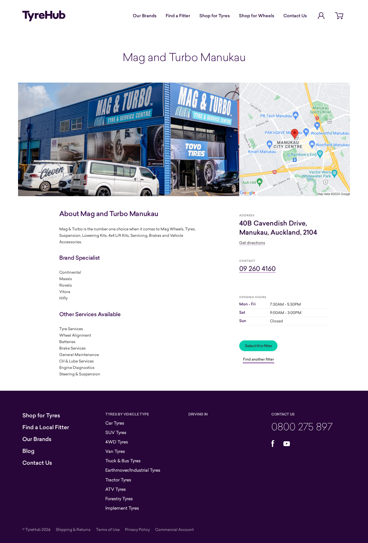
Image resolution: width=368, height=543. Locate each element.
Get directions (252, 242)
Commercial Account (174, 529)
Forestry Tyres (119, 499)
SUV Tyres (115, 432)
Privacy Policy (137, 529)
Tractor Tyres (118, 480)
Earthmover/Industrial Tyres (132, 470)
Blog (28, 451)
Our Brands (145, 16)
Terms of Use (108, 529)
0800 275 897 (301, 426)
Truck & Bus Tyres (123, 461)
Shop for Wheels (256, 16)
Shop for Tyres (214, 16)
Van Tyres (115, 451)
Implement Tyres (122, 508)
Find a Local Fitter (45, 427)
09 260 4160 (257, 268)
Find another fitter (258, 359)
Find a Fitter (178, 16)
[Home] (43, 15)
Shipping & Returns (73, 529)
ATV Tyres (115, 489)
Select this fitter (258, 345)
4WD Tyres (116, 442)
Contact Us (295, 16)
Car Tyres (114, 423)
